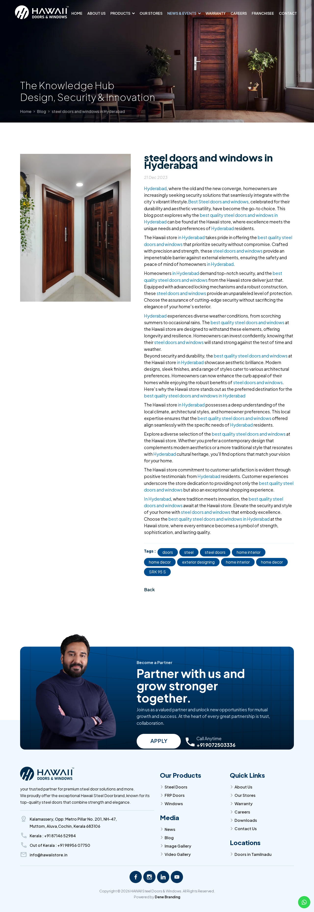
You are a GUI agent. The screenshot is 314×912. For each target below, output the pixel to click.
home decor (160, 562)
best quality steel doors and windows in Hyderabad (194, 395)
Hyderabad (155, 188)
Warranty (216, 13)
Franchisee (263, 13)
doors (167, 552)
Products (120, 13)
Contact (288, 13)
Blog (41, 111)
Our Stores (151, 13)
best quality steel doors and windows (247, 322)
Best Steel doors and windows (218, 201)
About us (96, 13)
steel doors (215, 552)
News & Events (181, 13)
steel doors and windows (237, 251)
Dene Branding (167, 897)
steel (189, 552)
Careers (239, 13)
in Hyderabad (191, 237)
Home (76, 13)
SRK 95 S (157, 571)
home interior (249, 552)
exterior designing (198, 562)
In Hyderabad (157, 499)
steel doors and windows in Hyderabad (88, 111)
